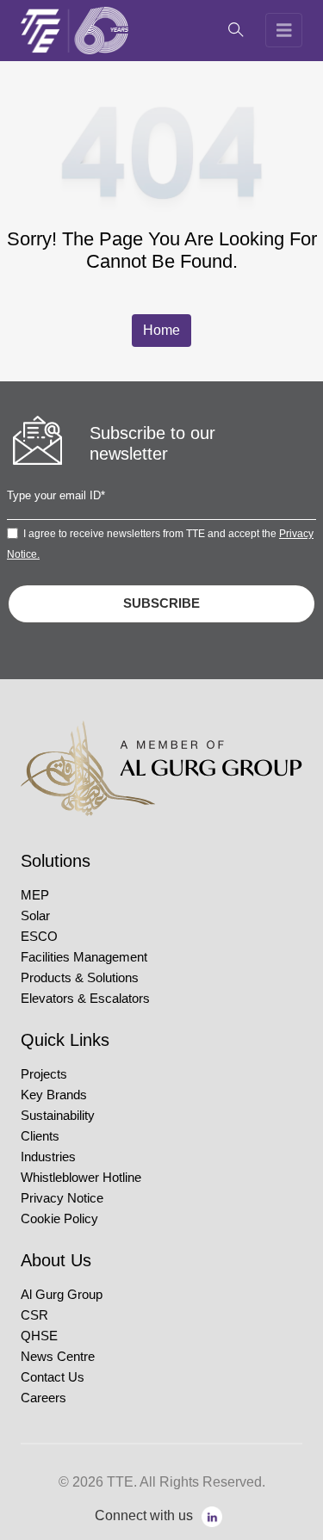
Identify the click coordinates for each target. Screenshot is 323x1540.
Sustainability (58, 1116)
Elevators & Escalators (85, 998)
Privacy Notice (62, 1198)
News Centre (58, 1357)
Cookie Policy (59, 1219)
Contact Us (52, 1377)
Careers (43, 1398)
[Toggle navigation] (284, 30)
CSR (34, 1315)
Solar (35, 916)
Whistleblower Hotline (81, 1177)
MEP (35, 895)
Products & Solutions (80, 978)
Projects (44, 1074)
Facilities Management (84, 957)
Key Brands (54, 1095)
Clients (40, 1136)
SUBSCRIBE (161, 603)
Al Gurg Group (61, 1295)
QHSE (39, 1336)
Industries (48, 1157)
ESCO (39, 936)
